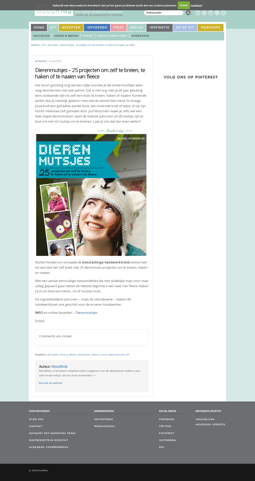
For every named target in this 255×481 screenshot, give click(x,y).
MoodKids (35, 45)
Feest (118, 27)
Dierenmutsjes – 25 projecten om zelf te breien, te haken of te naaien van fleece (97, 45)
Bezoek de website (50, 383)
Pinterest (166, 433)
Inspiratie (159, 27)
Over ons (36, 419)
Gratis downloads (112, 36)
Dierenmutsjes (86, 312)
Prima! (184, 5)
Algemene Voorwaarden (48, 447)
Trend (104, 354)
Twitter (165, 426)
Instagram (167, 440)
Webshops (210, 27)
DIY (53, 27)
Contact (35, 426)
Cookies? (196, 5)
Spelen (136, 27)
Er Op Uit (185, 27)
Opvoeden (97, 27)
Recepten (71, 27)
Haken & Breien (66, 36)
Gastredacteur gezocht (48, 440)
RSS (161, 447)
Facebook (166, 419)
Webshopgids (104, 426)
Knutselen (41, 36)
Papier (88, 36)
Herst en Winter (68, 354)
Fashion (95, 354)
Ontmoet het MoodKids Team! (52, 433)
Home (39, 27)
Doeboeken (140, 36)
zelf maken (53, 354)
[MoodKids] (79, 15)
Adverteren (103, 419)
